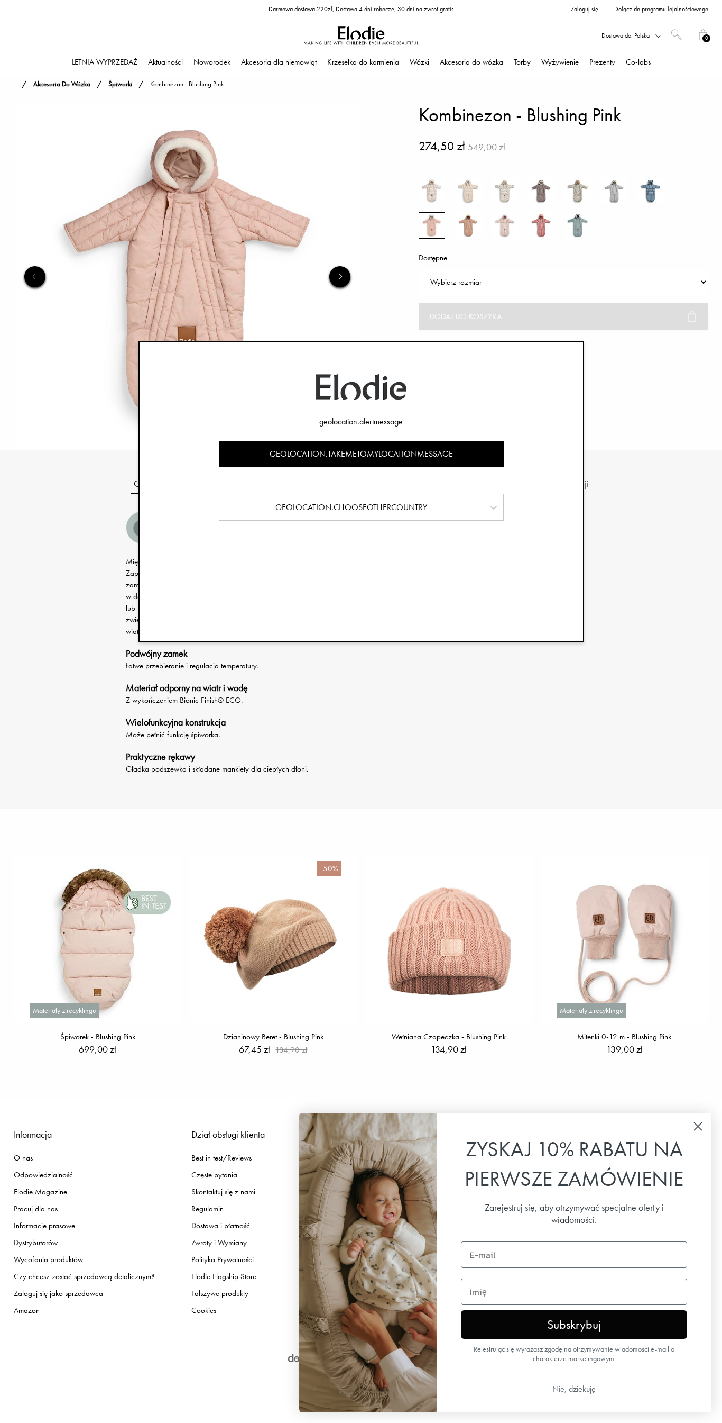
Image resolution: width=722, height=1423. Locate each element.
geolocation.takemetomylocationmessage (361, 453)
